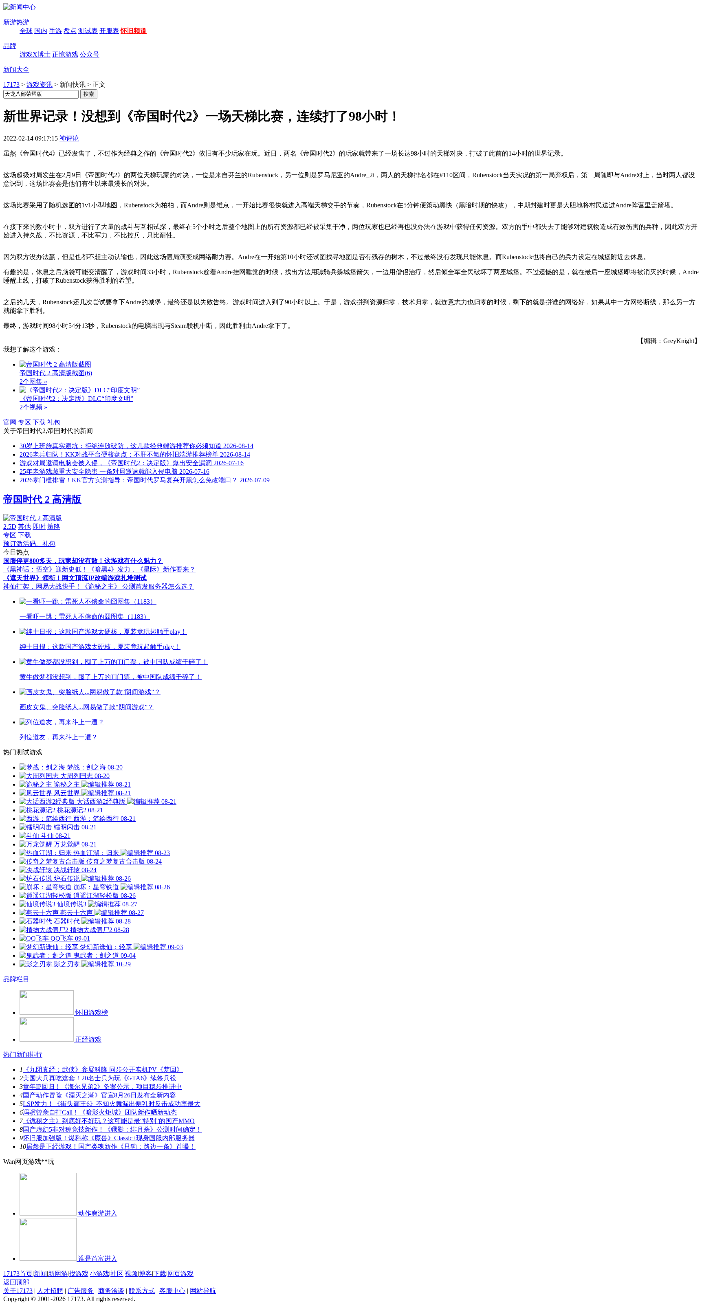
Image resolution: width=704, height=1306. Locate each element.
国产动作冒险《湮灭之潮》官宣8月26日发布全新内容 (99, 1095)
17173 (11, 84)
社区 (116, 1273)
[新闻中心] (19, 7)
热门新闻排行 (22, 1054)
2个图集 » (33, 381)
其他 (24, 526)
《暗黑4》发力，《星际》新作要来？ (142, 569)
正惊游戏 (65, 54)
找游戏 (78, 1273)
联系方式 (142, 1290)
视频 (131, 1273)
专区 (24, 422)
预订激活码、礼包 (29, 543)
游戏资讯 (39, 84)
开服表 (109, 30)
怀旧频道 (134, 30)
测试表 (88, 30)
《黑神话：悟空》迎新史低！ (45, 569)
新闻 (40, 1273)
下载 (39, 422)
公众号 (89, 54)
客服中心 (172, 1290)
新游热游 (16, 22)
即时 (39, 526)
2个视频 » (33, 407)
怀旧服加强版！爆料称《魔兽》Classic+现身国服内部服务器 (109, 1138)
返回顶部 (16, 1282)
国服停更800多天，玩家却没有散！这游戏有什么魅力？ (83, 560)
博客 (145, 1273)
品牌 (9, 45)
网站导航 (203, 1290)
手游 (55, 30)
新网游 (58, 1273)
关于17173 (18, 1290)
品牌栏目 (16, 979)
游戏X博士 (35, 54)
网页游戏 (180, 1273)
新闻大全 (16, 69)
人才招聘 (50, 1290)
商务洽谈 (111, 1290)
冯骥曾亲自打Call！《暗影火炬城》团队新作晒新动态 (100, 1112)
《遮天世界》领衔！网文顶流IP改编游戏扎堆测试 (75, 577)
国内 (40, 30)
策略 (53, 526)
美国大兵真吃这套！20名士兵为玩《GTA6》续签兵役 (99, 1078)
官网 (9, 422)
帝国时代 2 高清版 (42, 499)
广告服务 (81, 1290)
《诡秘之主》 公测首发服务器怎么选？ (137, 586)
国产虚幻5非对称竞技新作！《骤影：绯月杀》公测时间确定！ (112, 1129)
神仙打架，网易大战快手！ (42, 586)
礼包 (53, 422)
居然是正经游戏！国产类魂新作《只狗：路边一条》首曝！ (111, 1146)
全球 (26, 30)
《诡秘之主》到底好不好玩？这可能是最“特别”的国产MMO (109, 1120)
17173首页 (18, 1273)
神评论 (69, 138)
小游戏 (99, 1273)
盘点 (70, 30)
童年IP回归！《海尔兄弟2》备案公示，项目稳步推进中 (102, 1086)
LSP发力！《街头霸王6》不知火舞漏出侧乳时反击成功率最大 (111, 1103)
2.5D (9, 526)
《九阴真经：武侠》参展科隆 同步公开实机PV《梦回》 (103, 1069)
